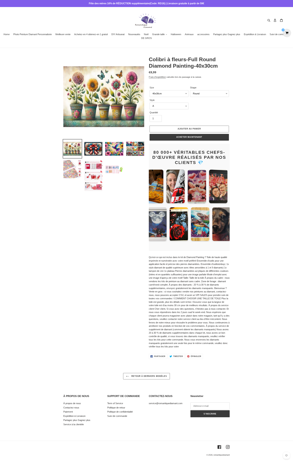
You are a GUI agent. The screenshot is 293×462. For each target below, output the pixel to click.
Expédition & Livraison (74, 416)
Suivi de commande (117, 416)
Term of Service (115, 403)
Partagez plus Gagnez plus (76, 420)
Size (152, 87)
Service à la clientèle (73, 424)
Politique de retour (116, 407)
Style (152, 100)
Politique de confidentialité (120, 411)
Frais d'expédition (157, 77)
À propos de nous (72, 403)
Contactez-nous (71, 407)
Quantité (154, 112)
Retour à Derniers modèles (149, 376)
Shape (193, 87)
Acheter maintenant (189, 137)
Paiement (68, 411)
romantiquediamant (221, 455)
